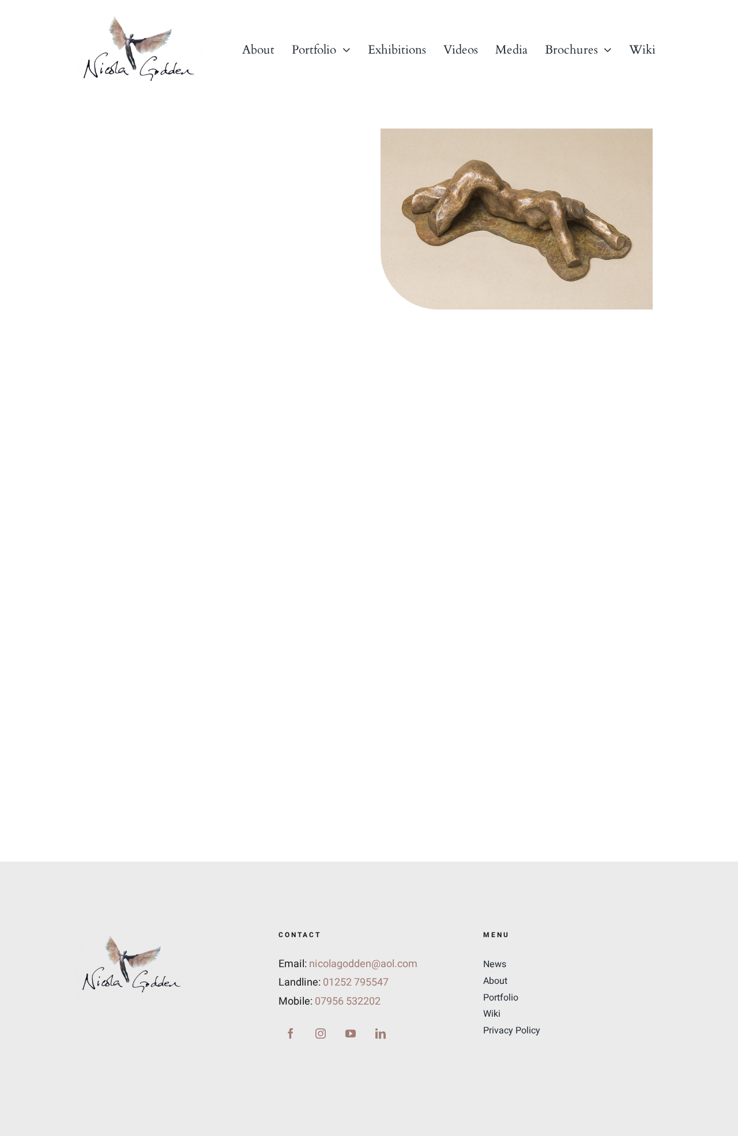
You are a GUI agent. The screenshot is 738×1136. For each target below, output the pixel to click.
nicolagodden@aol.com (363, 964)
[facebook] (290, 1033)
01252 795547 (356, 982)
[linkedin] (380, 1033)
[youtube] (350, 1033)
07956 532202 (348, 1001)
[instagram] (320, 1033)
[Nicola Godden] (139, 16)
